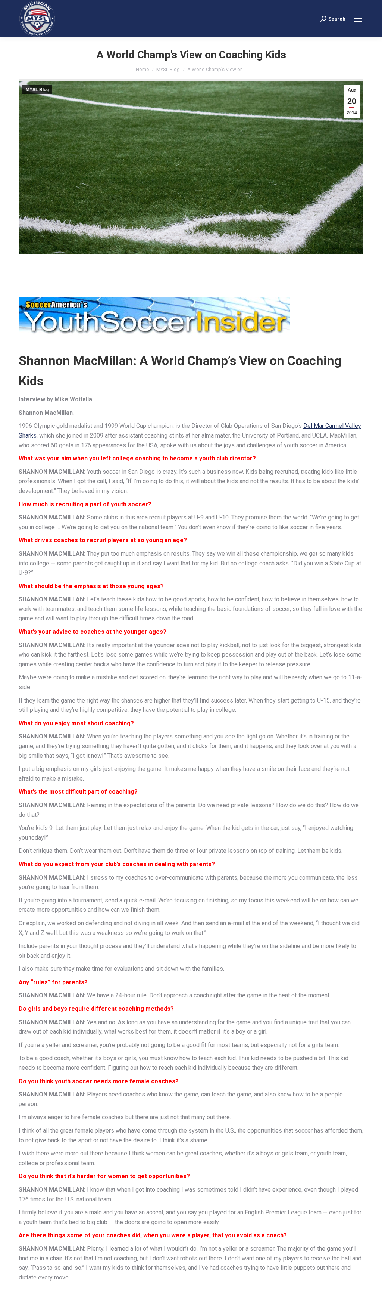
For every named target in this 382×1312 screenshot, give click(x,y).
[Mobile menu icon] (358, 18)
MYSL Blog (37, 89)
